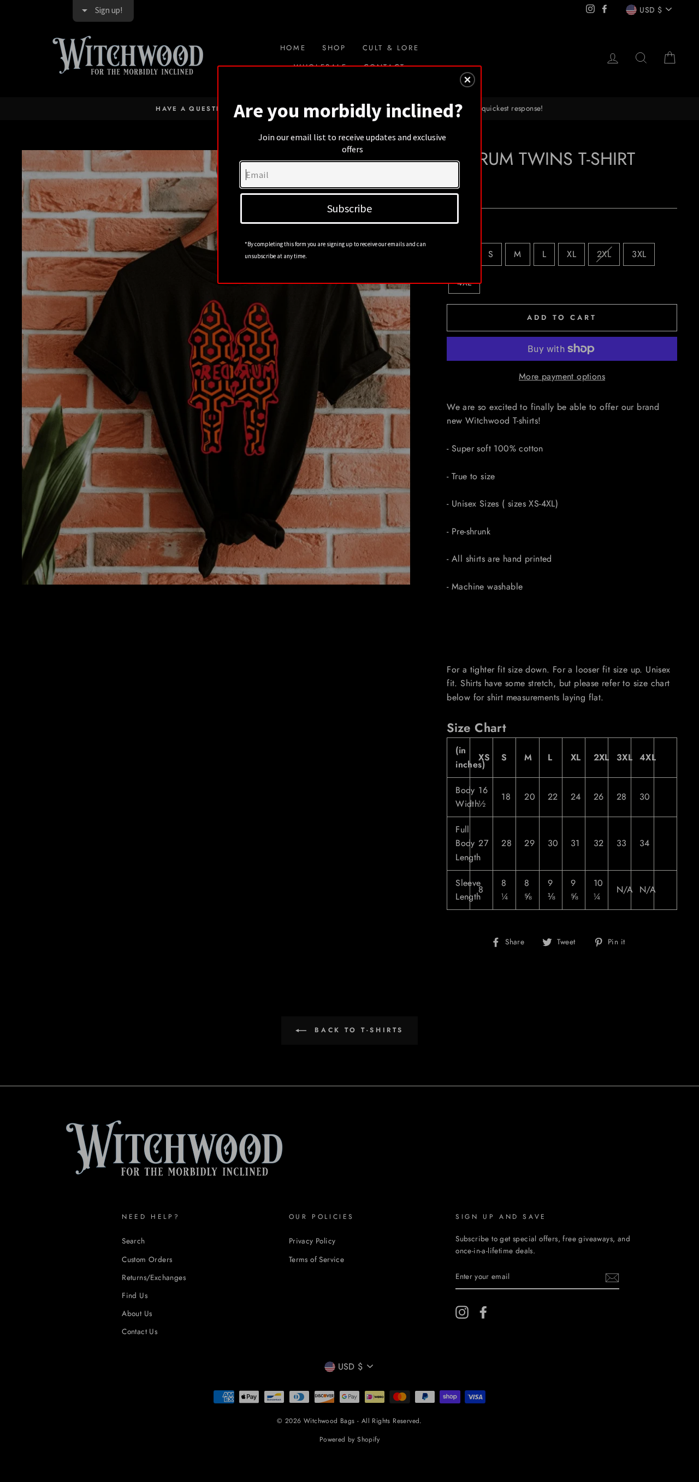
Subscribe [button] (349, 208)
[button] (467, 79)
